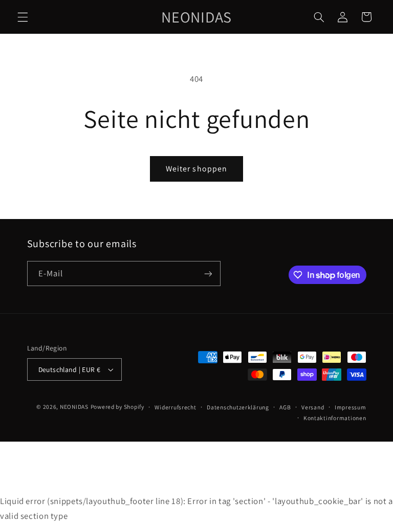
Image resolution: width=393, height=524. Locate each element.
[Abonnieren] (208, 273)
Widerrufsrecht (175, 407)
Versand (312, 407)
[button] (22, 17)
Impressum (350, 407)
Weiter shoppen (196, 168)
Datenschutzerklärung (238, 407)
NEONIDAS (74, 406)
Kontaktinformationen (334, 418)
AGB (285, 407)
